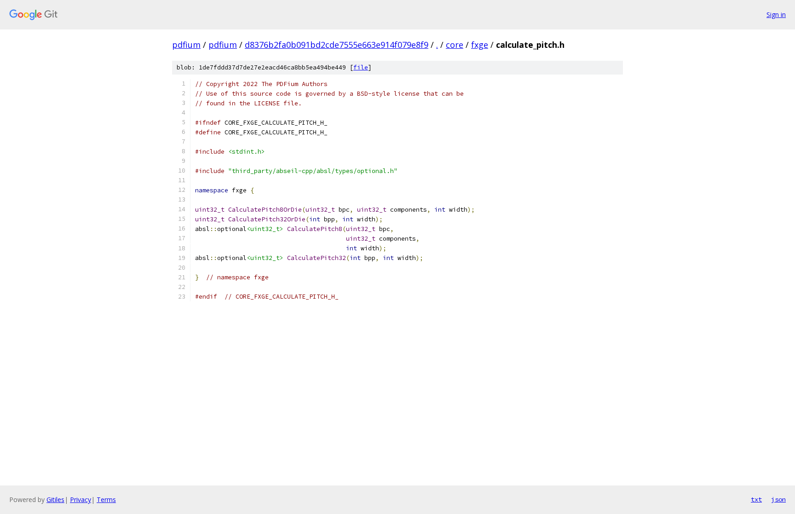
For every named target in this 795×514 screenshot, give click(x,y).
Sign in (776, 14)
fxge (479, 44)
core (454, 44)
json (778, 499)
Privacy (80, 499)
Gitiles (55, 499)
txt (756, 499)
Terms (106, 499)
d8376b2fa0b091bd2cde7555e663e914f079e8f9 (336, 44)
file (360, 67)
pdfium (186, 44)
